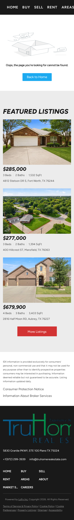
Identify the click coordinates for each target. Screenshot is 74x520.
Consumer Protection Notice (23, 389)
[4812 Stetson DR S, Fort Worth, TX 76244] (37, 142)
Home (12, 7)
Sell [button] (38, 7)
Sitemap (42, 510)
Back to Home (37, 77)
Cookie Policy (47, 506)
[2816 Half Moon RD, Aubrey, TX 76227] (37, 280)
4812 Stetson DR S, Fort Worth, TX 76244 (28, 181)
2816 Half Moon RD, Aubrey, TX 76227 (26, 319)
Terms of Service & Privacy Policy (20, 506)
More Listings (37, 332)
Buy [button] (26, 7)
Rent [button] (52, 7)
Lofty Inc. (23, 499)
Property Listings (27, 510)
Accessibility (55, 510)
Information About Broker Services (27, 396)
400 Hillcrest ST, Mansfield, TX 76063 (26, 250)
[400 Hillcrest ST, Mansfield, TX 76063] (37, 211)
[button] (12, 471)
